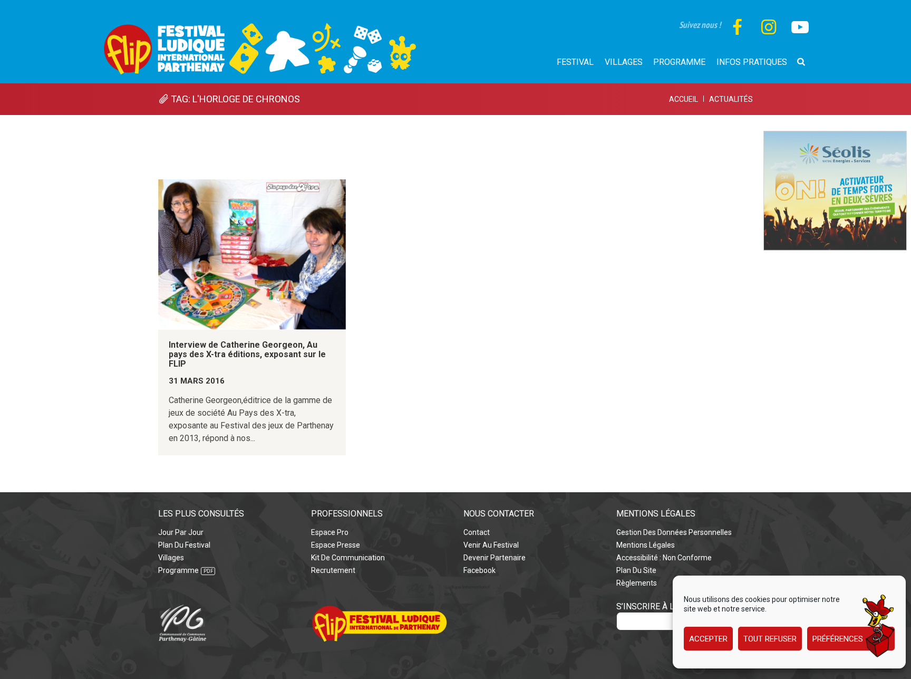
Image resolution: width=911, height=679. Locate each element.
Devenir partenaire (494, 557)
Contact (476, 532)
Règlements (636, 583)
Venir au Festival (491, 545)
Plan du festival (184, 545)
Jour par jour (180, 532)
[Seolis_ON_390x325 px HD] (835, 137)
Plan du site (636, 570)
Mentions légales (645, 545)
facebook (479, 570)
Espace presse (335, 545)
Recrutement (333, 570)
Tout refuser (770, 639)
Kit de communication (348, 557)
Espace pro (329, 532)
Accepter (708, 639)
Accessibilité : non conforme (664, 557)
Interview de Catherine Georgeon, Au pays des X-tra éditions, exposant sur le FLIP (247, 354)
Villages (171, 557)
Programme (178, 570)
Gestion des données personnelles (674, 532)
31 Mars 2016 (197, 381)
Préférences (837, 639)
